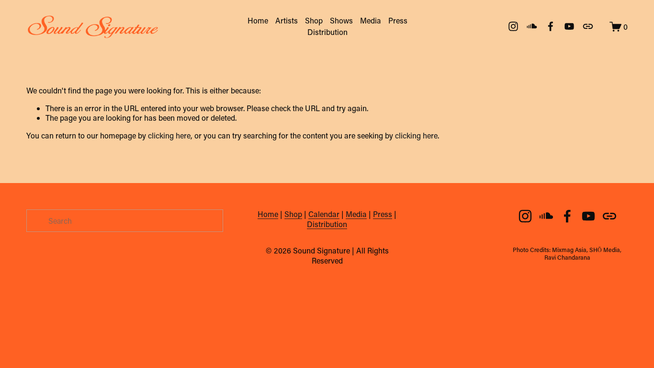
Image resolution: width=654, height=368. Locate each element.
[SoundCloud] (532, 26)
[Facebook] (550, 26)
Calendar (323, 214)
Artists (286, 20)
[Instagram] (513, 26)
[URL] (588, 26)
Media (370, 20)
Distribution (327, 32)
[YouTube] (569, 26)
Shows (341, 20)
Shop (314, 20)
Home (258, 20)
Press (397, 20)
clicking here (169, 135)
